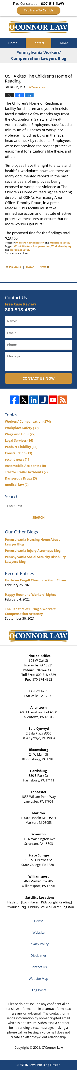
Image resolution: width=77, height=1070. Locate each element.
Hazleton (14, 902)
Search (38, 517)
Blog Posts (38, 990)
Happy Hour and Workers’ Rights (30, 594)
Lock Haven (30, 902)
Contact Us (38, 967)
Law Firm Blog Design (38, 1065)
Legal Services (19, 440)
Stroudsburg (15, 907)
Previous (13, 266)
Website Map (38, 978)
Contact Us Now (38, 378)
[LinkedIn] (33, 399)
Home (12, 43)
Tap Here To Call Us (38, 10)
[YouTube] (53, 399)
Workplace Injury (61, 246)
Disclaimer (38, 955)
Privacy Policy (38, 944)
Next (44, 266)
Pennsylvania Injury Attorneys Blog (33, 550)
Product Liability (21, 447)
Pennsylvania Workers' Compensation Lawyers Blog (38, 27)
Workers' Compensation (30, 242)
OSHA (17, 246)
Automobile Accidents (25, 466)
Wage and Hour (20, 434)
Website (39, 932)
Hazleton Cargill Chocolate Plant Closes (36, 580)
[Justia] (43, 399)
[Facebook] (14, 399)
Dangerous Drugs (21, 478)
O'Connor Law (52, 1047)
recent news (17, 459)
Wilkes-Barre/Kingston (57, 907)
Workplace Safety (60, 242)
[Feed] (62, 399)
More (64, 43)
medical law (16, 485)
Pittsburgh (49, 902)
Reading (65, 902)
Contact (38, 43)
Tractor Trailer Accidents (26, 472)
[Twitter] (24, 399)
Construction (18, 453)
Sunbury (32, 907)
